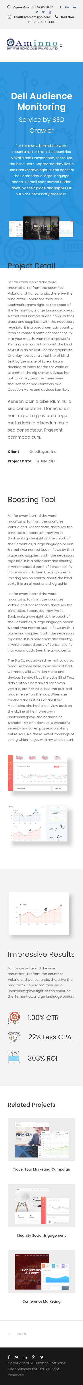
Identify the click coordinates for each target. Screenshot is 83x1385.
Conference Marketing (41, 1301)
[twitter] (43, 12)
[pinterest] (37, 12)
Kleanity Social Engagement (41, 1235)
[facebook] (60, 7)
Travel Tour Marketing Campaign (41, 1169)
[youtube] (50, 12)
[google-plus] (67, 7)
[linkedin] (74, 7)
